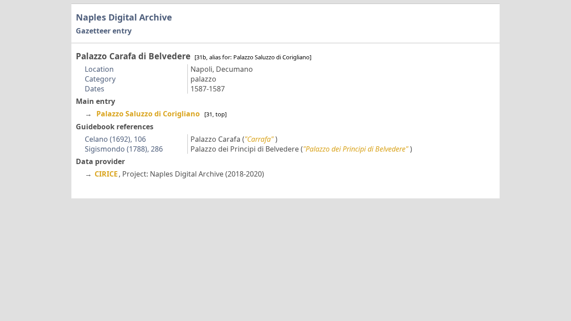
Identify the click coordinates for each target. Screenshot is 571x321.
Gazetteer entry (104, 31)
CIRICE (106, 174)
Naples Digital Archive (124, 17)
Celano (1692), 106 (115, 139)
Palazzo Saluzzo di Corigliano (148, 114)
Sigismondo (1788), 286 (124, 149)
